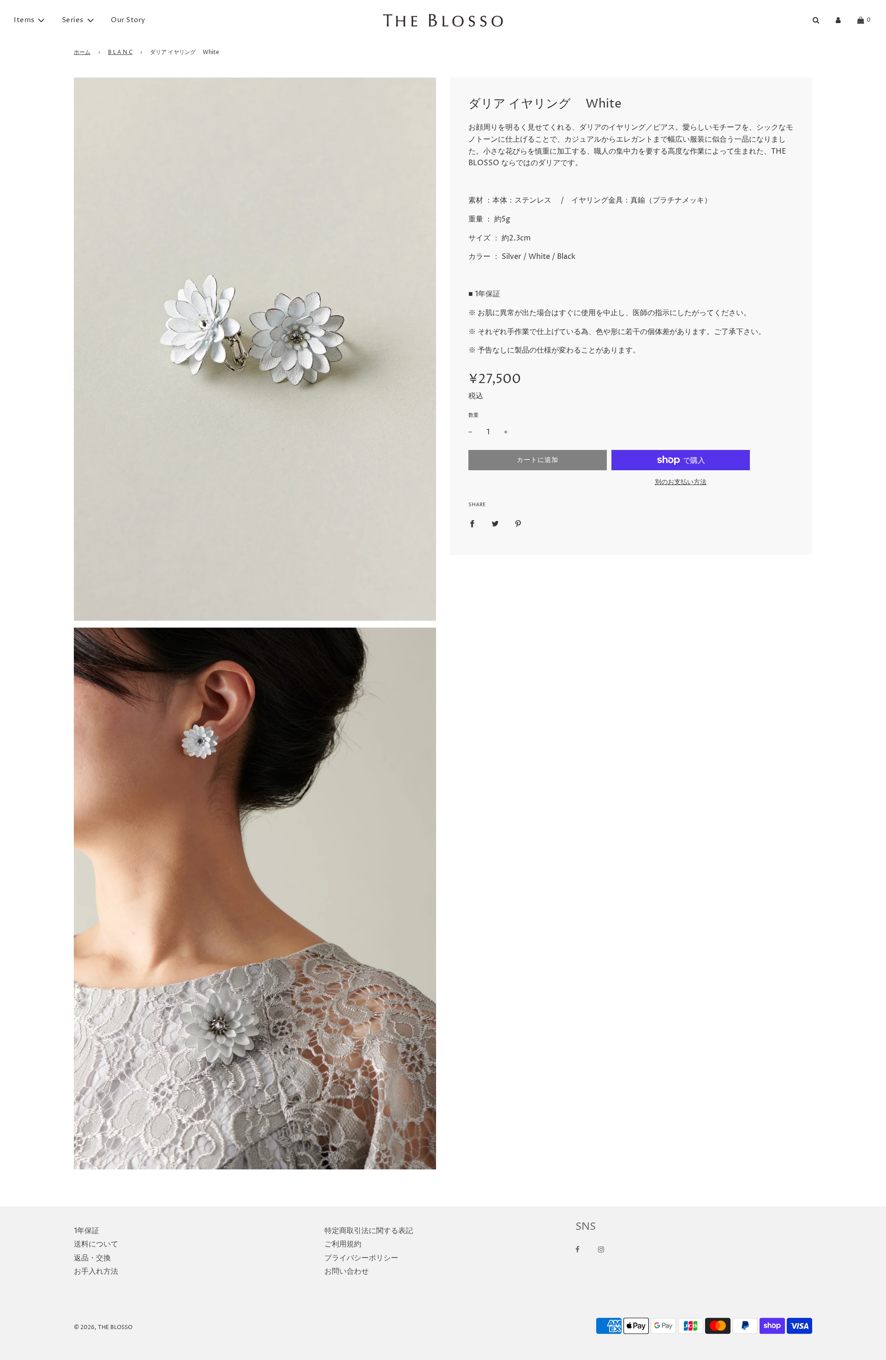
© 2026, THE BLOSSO (103, 1327)
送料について (96, 1244)
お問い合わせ (346, 1271)
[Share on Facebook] (472, 524)
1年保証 (86, 1231)
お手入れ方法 (96, 1271)
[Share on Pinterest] (518, 524)
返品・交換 (92, 1258)
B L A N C (120, 52)
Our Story (128, 20)
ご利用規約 (342, 1244)
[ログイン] (838, 20)
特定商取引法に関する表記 (368, 1231)
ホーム (82, 52)
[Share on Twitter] (495, 524)
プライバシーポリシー (361, 1258)
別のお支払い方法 (680, 482)
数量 (473, 415)
